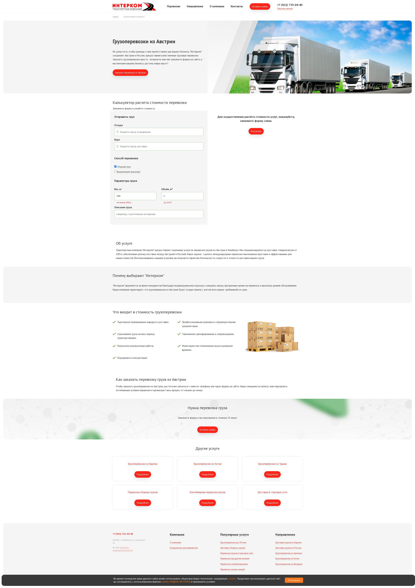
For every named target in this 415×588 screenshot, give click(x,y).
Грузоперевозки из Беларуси (288, 564)
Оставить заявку (260, 6)
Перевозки (173, 6)
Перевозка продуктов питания (234, 558)
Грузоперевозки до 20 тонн (233, 542)
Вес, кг (118, 189)
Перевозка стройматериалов (234, 564)
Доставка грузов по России (288, 548)
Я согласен (294, 580)
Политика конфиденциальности (123, 548)
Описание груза (123, 207)
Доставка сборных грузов (232, 548)
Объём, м (167, 189)
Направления (195, 6)
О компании (217, 6)
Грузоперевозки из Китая (287, 558)
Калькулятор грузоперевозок (184, 548)
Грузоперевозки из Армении (288, 553)
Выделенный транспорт (128, 171)
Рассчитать (256, 131)
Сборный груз (124, 166)
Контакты (237, 6)
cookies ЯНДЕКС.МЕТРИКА (175, 581)
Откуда (118, 125)
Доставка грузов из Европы (288, 542)
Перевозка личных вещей (232, 569)
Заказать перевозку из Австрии (130, 72)
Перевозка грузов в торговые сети (236, 553)
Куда (117, 139)
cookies (232, 578)
